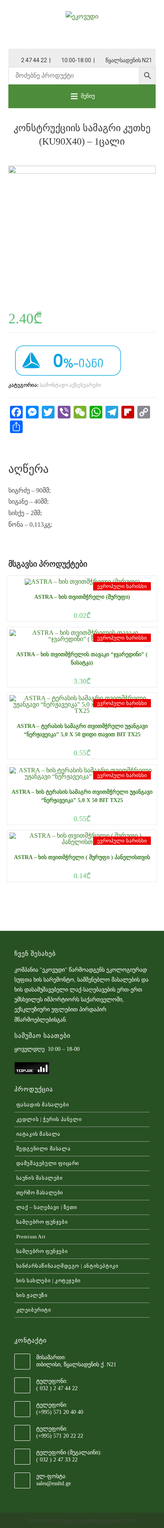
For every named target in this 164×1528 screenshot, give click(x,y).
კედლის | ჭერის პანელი (49, 1119)
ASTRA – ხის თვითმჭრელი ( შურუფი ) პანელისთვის (82, 857)
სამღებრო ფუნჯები (42, 1222)
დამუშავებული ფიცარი (47, 1163)
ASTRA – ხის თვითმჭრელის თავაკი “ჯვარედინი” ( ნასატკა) (82, 658)
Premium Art (31, 1237)
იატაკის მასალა (38, 1134)
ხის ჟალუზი (32, 1295)
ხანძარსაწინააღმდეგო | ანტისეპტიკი (67, 1266)
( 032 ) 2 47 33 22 (57, 1460)
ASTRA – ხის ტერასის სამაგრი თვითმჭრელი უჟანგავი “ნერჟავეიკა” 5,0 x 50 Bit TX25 (82, 796)
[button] (88, 96)
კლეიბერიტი (33, 1310)
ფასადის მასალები (42, 1105)
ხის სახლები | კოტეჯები (48, 1281)
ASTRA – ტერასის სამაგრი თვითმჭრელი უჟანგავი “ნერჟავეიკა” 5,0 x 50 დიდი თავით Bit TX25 (82, 730)
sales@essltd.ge (53, 1483)
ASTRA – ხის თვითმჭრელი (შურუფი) (82, 597)
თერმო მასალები (39, 1193)
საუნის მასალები (39, 1178)
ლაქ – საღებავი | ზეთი (46, 1207)
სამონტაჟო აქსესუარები (70, 385)
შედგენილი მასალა (43, 1149)
